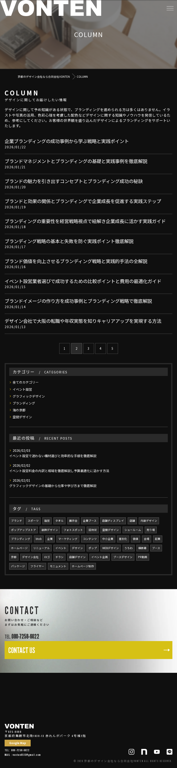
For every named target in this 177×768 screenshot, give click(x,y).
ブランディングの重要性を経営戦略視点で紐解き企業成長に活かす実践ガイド (85, 221)
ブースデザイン (123, 557)
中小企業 (107, 539)
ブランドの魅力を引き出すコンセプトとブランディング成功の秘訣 (74, 181)
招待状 (92, 530)
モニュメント (58, 566)
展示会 (73, 520)
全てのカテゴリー (25, 382)
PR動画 (142, 557)
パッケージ (18, 566)
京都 (14, 557)
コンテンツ (90, 539)
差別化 (123, 539)
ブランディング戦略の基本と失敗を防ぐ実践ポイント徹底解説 (69, 241)
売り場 (151, 530)
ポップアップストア (23, 530)
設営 (47, 520)
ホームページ (19, 548)
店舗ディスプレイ (113, 520)
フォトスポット (73, 530)
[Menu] (170, 8)
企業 (50, 539)
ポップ (92, 548)
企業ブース (90, 520)
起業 (157, 539)
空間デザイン (22, 417)
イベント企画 (99, 557)
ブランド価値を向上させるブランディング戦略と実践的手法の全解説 (76, 261)
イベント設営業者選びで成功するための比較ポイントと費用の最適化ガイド (83, 281)
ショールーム (132, 530)
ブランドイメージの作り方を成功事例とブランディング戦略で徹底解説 (78, 300)
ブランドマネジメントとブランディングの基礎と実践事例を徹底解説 (76, 161)
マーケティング (67, 539)
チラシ (59, 557)
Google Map (17, 743)
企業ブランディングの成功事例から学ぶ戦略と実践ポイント (67, 141)
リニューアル (41, 548)
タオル (59, 520)
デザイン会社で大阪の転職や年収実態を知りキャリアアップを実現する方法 (83, 320)
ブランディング (24, 403)
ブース (156, 548)
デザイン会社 (30, 557)
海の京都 (19, 410)
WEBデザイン (110, 548)
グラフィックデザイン (29, 396)
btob (39, 539)
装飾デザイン (49, 530)
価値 (135, 539)
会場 (146, 539)
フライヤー (37, 566)
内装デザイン (149, 520)
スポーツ (33, 520)
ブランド (16, 520)
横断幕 (142, 548)
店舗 (132, 520)
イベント (60, 548)
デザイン (77, 548)
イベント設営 (22, 389)
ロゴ (47, 557)
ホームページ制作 (83, 566)
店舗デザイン (77, 557)
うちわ (128, 548)
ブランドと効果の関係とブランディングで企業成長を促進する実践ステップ (83, 201)
